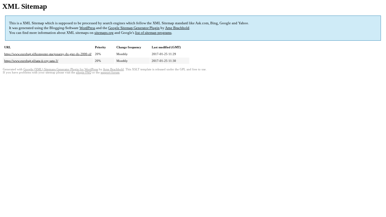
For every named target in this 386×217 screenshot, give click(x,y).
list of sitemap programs (153, 33)
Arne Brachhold (177, 28)
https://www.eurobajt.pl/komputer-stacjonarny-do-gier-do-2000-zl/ (48, 54)
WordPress (87, 28)
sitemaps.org (104, 33)
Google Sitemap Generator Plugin (134, 28)
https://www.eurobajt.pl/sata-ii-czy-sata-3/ (31, 60)
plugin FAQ (83, 72)
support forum (110, 72)
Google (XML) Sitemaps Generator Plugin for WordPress (60, 69)
